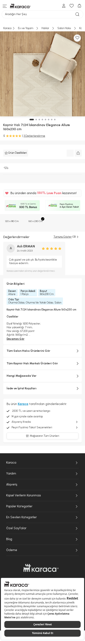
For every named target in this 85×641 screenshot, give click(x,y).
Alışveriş (11, 484)
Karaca (11, 462)
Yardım (11, 473)
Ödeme (11, 550)
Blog (9, 539)
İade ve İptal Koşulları (22, 388)
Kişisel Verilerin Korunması (23, 495)
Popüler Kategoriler (19, 506)
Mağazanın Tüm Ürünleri (44, 435)
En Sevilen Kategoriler (21, 517)
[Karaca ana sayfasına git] (41, 568)
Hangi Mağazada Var (22, 376)
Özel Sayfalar (16, 528)
